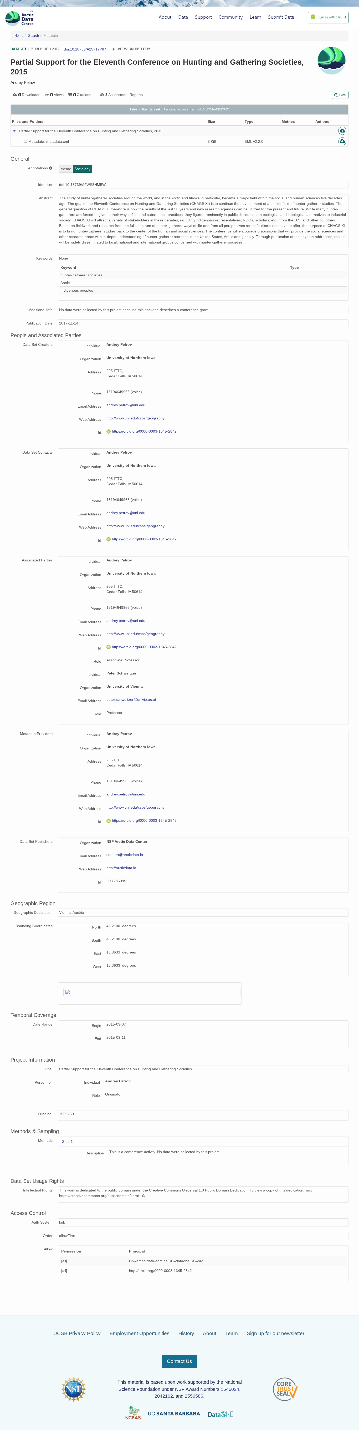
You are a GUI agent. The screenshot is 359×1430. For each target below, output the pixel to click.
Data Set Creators (38, 344)
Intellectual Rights (38, 1190)
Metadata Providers (36, 734)
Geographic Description (33, 912)
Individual (93, 346)
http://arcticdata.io (121, 868)
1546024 (230, 1389)
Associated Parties (37, 560)
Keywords (44, 258)
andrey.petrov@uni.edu (125, 405)
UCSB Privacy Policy (77, 1333)
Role (97, 661)
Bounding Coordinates (34, 926)
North (96, 927)
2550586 (194, 1396)
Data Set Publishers (36, 841)
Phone (95, 393)
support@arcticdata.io (124, 855)
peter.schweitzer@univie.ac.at (131, 699)
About (209, 1333)
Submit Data (281, 17)
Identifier (45, 184)
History (186, 1333)
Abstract (46, 198)
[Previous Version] (113, 49)
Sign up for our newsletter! (276, 1333)
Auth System (42, 1222)
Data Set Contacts (37, 452)
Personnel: (44, 1082)
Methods (45, 1140)
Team (231, 1333)
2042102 (164, 1396)
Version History (134, 49)
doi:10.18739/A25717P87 (85, 49)
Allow (48, 1249)
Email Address (89, 406)
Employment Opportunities (140, 1333)
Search (33, 36)
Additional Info (41, 310)
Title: (49, 1069)
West (97, 967)
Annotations (38, 168)
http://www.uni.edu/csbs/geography (135, 418)
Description (94, 1153)
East (97, 953)
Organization (90, 359)
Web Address (90, 419)
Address (94, 372)
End (98, 1039)
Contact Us (179, 1361)
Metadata (51, 36)
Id (99, 432)
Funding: (45, 1114)
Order (48, 1236)
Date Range (43, 1024)
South (96, 940)
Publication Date (39, 323)
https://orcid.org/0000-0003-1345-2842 (144, 431)
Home (18, 36)
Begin (96, 1025)
